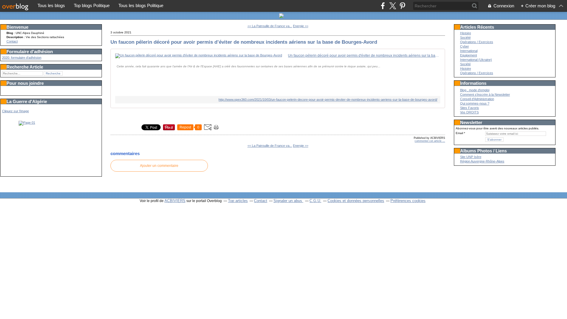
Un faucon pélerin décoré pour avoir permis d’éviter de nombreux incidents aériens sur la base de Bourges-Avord (243, 42)
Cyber (464, 46)
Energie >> (300, 26)
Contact (12, 41)
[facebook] (383, 5)
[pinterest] (402, 5)
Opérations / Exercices (476, 42)
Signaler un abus (288, 200)
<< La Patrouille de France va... (269, 26)
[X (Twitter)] (392, 5)
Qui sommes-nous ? (474, 103)
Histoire (465, 33)
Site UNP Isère (470, 157)
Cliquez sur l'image (15, 111)
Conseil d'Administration (477, 99)
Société (465, 37)
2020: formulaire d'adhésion (21, 57)
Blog (9, 33)
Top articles (238, 200)
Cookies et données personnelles (356, 200)
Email (459, 133)
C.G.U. (315, 200)
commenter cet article (428, 140)
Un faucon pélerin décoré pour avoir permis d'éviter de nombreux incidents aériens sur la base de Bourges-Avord (364, 55)
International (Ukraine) (476, 59)
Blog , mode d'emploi (474, 90)
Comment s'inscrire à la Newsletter (485, 94)
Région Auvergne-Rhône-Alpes (482, 161)
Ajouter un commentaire (159, 166)
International (469, 51)
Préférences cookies (408, 200)
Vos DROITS (469, 112)
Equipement (468, 55)
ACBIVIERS (174, 200)
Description (15, 37)
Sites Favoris (469, 108)
